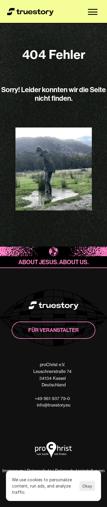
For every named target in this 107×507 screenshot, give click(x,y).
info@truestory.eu (53, 404)
